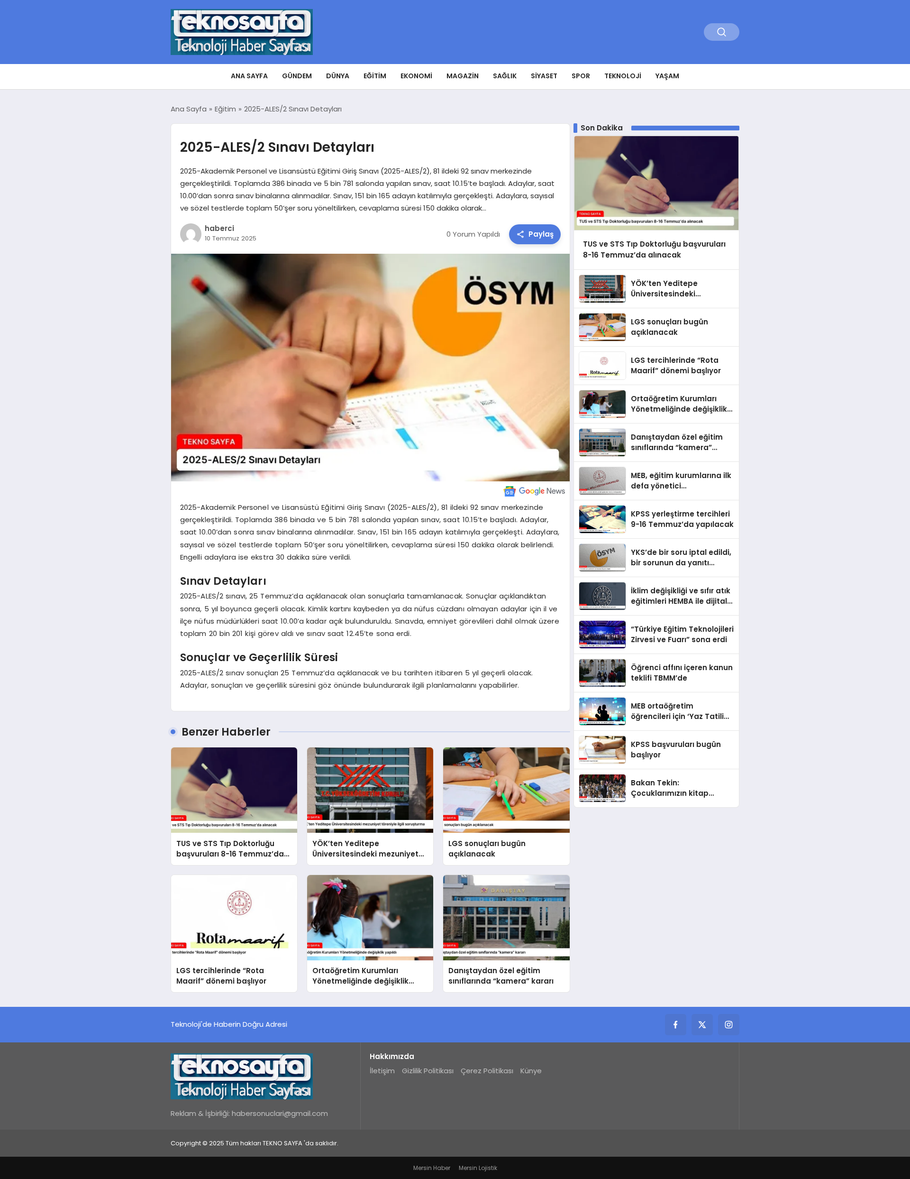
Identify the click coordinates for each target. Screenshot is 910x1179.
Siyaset (544, 76)
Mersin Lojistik (478, 1168)
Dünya (337, 76)
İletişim (382, 1071)
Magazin (462, 76)
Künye (531, 1071)
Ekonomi (416, 76)
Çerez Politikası (487, 1071)
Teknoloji (622, 76)
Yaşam (667, 76)
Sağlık (505, 76)
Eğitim (375, 76)
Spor (581, 76)
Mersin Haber (431, 1168)
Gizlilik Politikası (428, 1071)
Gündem (297, 76)
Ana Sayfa (249, 76)
